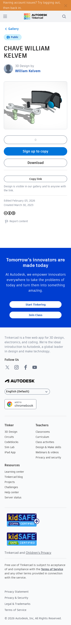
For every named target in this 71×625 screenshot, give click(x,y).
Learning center (14, 472)
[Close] (65, 5)
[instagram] (16, 367)
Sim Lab (9, 447)
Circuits (9, 437)
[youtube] (34, 367)
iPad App (10, 452)
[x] (7, 367)
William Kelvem (28, 71)
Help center (12, 492)
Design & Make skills (48, 447)
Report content (18, 221)
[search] (64, 16)
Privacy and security (48, 457)
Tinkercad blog (14, 477)
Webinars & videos (47, 452)
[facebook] (25, 367)
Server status (13, 497)
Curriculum (42, 437)
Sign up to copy (35, 151)
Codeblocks (11, 442)
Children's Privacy (38, 553)
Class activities (45, 442)
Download (35, 162)
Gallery (13, 29)
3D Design (11, 432)
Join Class (35, 315)
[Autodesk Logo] (20, 381)
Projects (10, 482)
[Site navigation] (5, 16)
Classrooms (43, 432)
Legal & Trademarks (17, 604)
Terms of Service (52, 569)
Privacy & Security (16, 598)
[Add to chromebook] (20, 404)
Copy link (35, 179)
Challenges (11, 487)
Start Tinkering (36, 305)
